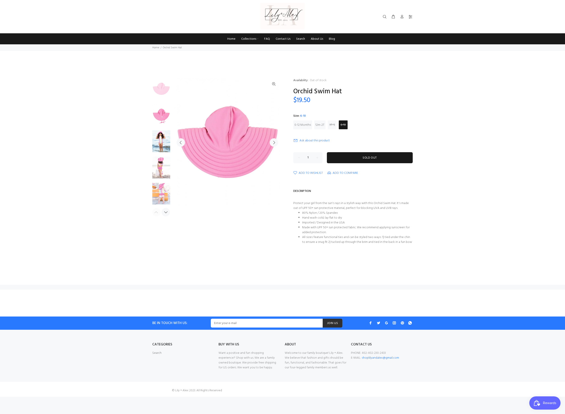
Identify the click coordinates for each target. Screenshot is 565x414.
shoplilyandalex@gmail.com (380, 357)
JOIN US (332, 323)
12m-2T (319, 124)
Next (274, 142)
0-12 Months (302, 124)
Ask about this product (314, 140)
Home (155, 47)
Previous (181, 142)
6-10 (343, 124)
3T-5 (332, 124)
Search (157, 353)
